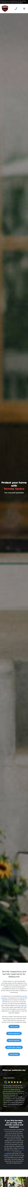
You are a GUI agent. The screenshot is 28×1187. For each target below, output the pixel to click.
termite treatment (21, 1005)
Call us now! (14, 1026)
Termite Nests (14, 1054)
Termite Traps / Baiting (14, 1047)
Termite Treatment (14, 1040)
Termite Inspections (14, 1033)
